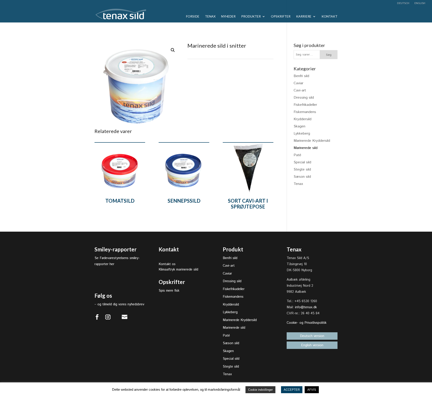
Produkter (251, 16)
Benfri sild (301, 76)
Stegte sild (302, 169)
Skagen (299, 126)
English (419, 3)
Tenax (210, 16)
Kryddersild (302, 119)
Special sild (302, 162)
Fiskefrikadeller (305, 104)
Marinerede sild (305, 148)
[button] (173, 50)
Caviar (298, 83)
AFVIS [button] (311, 389)
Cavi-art (300, 90)
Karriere (303, 16)
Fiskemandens (305, 112)
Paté (297, 155)
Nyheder (228, 16)
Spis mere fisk (169, 290)
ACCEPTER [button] (292, 389)
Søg (328, 55)
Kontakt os (167, 264)
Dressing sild (304, 97)
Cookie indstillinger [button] (260, 389)
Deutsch (403, 3)
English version (312, 345)
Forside (192, 16)
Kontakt (330, 16)
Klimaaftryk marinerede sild (178, 269)
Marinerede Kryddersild (312, 140)
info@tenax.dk (306, 307)
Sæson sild (302, 176)
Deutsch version (312, 336)
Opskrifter (280, 16)
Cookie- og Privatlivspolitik (306, 322)
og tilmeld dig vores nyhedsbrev (120, 304)
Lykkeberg (302, 133)
